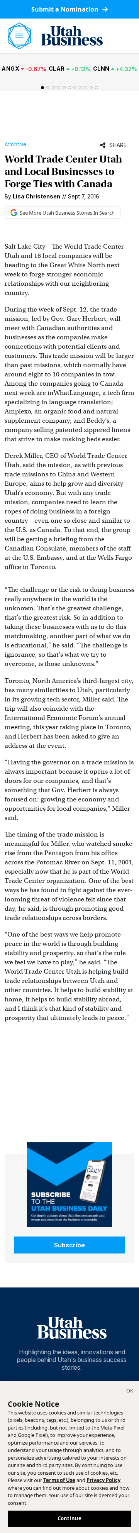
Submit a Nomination (65, 9)
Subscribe (69, 1245)
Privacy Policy (103, 1480)
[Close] (129, 1391)
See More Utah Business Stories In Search (67, 212)
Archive (15, 144)
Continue (69, 1518)
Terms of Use (59, 1480)
